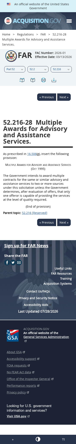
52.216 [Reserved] (34, 213)
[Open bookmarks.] (32, 81)
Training (66, 278)
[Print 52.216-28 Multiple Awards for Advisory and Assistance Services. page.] (43, 81)
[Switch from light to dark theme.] (38, 439)
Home (6, 34)
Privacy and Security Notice (38, 298)
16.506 (32, 154)
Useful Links (63, 268)
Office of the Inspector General (28, 379)
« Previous (46, 97)
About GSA (14, 352)
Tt (63, 439)
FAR (43, 34)
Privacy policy (16, 392)
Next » (64, 97)
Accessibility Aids (36, 305)
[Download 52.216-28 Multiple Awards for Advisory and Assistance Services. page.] (54, 81)
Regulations (25, 34)
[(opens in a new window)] (13, 335)
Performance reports (21, 386)
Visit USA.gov (16, 416)
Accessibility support (21, 359)
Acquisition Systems (57, 284)
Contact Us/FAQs (38, 291)
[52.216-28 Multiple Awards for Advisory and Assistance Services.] (22, 81)
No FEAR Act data (19, 372)
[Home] (32, 21)
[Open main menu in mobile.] (69, 21)
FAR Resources (61, 273)
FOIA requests (17, 365)
